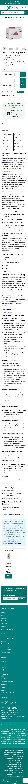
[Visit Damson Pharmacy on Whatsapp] (6, 702)
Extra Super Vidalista (12, 735)
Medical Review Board (7, 693)
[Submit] (25, 12)
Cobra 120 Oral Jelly (11, 741)
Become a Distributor (7, 681)
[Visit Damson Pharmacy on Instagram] (10, 702)
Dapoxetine (4, 623)
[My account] (22, 7)
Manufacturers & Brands (7, 679)
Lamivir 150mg (8, 312)
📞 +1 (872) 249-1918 (13, 1)
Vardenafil (4, 618)
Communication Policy (7, 638)
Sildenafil (3, 612)
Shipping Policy (5, 652)
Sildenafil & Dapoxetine (7, 626)
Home (5, 17)
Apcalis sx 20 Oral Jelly (18, 743)
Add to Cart (8, 576)
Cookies (3, 641)
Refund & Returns (6, 649)
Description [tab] (5, 123)
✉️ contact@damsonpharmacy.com (13, 3)
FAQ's (3, 670)
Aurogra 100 (22, 735)
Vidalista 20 (13, 739)
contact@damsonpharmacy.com (14, 710)
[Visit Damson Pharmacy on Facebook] (2, 702)
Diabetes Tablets (5, 729)
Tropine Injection (14, 737)
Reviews (3, 667)
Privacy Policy (5, 646)
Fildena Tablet (5, 737)
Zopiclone (10, 733)
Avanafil (3, 621)
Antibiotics (4, 733)
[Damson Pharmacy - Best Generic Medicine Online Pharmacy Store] (12, 7)
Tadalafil (3, 615)
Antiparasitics (11, 731)
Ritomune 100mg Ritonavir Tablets (8, 565)
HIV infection (12, 160)
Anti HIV (22, 729)
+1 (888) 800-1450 (14, 712)
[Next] (23, 33)
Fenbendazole (15, 729)
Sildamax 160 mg (6, 743)
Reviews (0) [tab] (5, 130)
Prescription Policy (6, 644)
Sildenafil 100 (22, 741)
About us (3, 661)
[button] (2, 8)
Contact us (4, 664)
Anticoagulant (20, 731)
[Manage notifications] (3, 780)
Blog (2, 690)
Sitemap (3, 687)
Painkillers (17, 733)
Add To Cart (22, 74)
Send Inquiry (21, 91)
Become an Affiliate (6, 684)
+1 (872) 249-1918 (11, 714)
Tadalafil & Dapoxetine (7, 629)
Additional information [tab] (7, 127)
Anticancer (4, 731)
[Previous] (4, 33)
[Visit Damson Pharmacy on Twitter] (14, 702)
